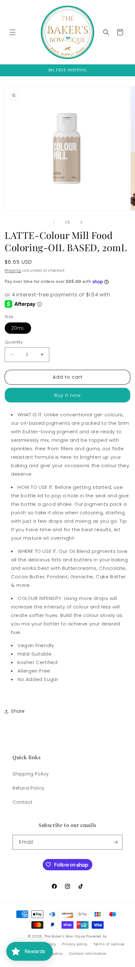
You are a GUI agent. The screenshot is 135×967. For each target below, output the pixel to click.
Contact (22, 802)
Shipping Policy (31, 774)
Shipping (13, 270)
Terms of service (109, 944)
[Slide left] (54, 222)
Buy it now (67, 395)
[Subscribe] (115, 842)
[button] (12, 32)
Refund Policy (29, 788)
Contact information (88, 953)
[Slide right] (81, 222)
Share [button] (18, 711)
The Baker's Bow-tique (64, 936)
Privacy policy (75, 944)
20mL (17, 328)
